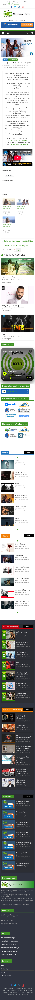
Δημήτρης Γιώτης (21, 694)
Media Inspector (6, 975)
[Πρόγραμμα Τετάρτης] (8, 821)
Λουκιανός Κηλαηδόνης (22, 578)
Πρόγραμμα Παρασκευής (23, 843)
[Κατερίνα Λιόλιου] (7, 495)
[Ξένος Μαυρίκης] (17, 259)
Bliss (9, 4)
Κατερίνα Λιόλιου (20, 495)
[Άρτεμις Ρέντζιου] (7, 461)
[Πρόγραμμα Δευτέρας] (8, 801)
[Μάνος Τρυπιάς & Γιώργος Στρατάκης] (8, 672)
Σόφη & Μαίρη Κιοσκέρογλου (17, 67)
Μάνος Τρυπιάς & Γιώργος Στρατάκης (22, 674)
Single (5, 59)
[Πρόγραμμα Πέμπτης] (8, 831)
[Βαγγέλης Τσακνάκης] (17, 287)
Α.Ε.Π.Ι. (3, 966)
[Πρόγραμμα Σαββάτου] (8, 852)
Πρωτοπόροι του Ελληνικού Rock (21, 770)
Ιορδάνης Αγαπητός (22, 632)
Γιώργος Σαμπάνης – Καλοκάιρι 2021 (22, 781)
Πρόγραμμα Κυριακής (22, 863)
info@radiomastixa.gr (7, 938)
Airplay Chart (5, 969)
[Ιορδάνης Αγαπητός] (8, 631)
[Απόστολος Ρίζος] (7, 544)
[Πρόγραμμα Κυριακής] (8, 862)
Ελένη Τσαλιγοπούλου (22, 590)
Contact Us (11, 988)
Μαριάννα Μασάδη (22, 642)
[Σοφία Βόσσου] (8, 725)
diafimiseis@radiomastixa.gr (10, 948)
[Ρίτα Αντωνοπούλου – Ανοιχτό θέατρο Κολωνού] (8, 756)
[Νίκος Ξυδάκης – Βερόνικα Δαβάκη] (8, 714)
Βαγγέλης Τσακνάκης (11, 305)
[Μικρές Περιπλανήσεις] (7, 555)
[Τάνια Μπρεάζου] (8, 651)
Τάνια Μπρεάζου (21, 652)
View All (29, 452)
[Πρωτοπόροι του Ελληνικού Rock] (8, 768)
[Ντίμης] (7, 507)
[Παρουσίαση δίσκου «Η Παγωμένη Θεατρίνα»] (8, 745)
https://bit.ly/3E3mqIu (19, 144)
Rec (3, 334)
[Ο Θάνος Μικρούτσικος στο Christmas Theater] (8, 735)
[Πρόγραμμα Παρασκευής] (8, 842)
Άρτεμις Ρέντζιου (20, 461)
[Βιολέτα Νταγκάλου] (7, 484)
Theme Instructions (21, 988)
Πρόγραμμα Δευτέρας (22, 802)
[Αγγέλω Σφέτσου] (7, 601)
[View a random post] (32, 33)
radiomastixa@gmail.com (9, 944)
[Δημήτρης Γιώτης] (8, 693)
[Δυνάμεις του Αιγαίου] (7, 567)
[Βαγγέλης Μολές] (8, 682)
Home (5, 988)
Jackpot (17, 472)
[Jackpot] (7, 472)
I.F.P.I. (3, 972)
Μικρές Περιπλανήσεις (22, 555)
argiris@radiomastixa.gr (8, 954)
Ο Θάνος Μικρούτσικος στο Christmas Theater (23, 737)
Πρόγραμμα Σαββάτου (23, 853)
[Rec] (17, 316)
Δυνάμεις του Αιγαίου (22, 567)
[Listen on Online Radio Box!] (17, 23)
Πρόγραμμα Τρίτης (21, 812)
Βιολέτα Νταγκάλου (21, 484)
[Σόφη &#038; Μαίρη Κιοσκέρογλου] (9, 201)
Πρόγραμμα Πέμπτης (22, 832)
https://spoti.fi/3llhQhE (17, 140)
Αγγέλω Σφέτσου (20, 601)
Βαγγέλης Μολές (21, 683)
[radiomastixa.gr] (3, 33)
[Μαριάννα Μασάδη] (8, 641)
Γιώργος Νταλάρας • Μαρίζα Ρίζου (17, 241)
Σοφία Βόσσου (20, 725)
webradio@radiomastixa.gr (9, 941)
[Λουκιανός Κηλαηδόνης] (7, 578)
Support (30, 988)
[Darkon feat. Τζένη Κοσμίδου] (7, 518)
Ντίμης (17, 507)
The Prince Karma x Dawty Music (18, 245)
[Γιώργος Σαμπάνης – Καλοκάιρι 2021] (8, 779)
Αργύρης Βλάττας (18, 65)
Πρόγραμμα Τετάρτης (22, 822)
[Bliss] (8, 662)
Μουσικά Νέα (13, 59)
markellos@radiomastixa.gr (9, 951)
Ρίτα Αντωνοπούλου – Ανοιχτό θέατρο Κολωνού (23, 759)
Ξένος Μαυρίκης (9, 277)
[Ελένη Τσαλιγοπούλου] (7, 590)
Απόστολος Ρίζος (20, 544)
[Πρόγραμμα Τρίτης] (8, 811)
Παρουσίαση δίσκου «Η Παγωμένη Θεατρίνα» (23, 747)
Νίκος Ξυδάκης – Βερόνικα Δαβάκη (21, 716)
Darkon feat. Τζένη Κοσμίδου (21, 519)
